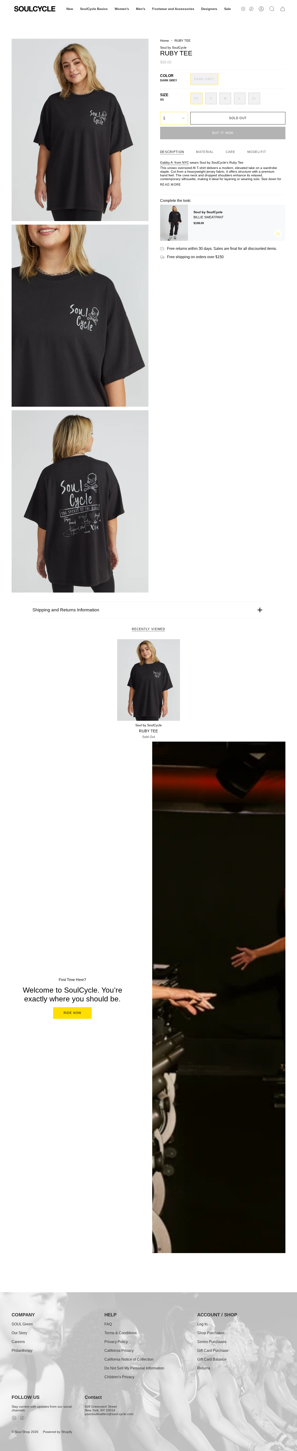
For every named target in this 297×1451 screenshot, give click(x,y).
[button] (70, 9)
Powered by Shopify (57, 1432)
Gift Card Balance (211, 1359)
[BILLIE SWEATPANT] (174, 223)
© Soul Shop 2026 (25, 1432)
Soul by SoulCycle (173, 47)
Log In (202, 1324)
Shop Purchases (211, 1333)
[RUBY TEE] (148, 680)
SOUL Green (22, 1324)
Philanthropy (22, 1351)
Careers (18, 1342)
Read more (170, 184)
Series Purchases (211, 1342)
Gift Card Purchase (213, 1351)
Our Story (19, 1333)
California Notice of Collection (129, 1359)
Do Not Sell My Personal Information (134, 1368)
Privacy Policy (116, 1342)
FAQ (108, 1324)
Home (164, 40)
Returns (203, 1368)
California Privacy (119, 1351)
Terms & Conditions (120, 1333)
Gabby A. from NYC (174, 162)
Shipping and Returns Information (65, 609)
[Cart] (282, 9)
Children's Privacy (119, 1377)
